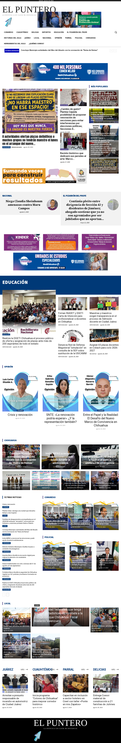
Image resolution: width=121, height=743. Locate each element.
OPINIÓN (20, 410)
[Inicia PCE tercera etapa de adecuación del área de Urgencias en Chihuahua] (46, 646)
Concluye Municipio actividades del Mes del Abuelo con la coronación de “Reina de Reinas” (20, 531)
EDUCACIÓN (6, 147)
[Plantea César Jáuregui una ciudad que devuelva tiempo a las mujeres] (16, 620)
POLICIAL (48, 554)
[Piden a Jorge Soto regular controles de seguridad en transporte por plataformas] (106, 515)
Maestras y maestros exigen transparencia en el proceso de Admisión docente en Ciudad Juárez (103, 317)
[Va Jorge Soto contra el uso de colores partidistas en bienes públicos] (80, 515)
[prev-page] (3, 594)
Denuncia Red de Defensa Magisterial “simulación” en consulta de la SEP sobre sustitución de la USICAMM (72, 349)
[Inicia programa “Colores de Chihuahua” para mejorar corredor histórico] (45, 683)
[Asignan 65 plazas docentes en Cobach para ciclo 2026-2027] (104, 335)
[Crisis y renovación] (20, 391)
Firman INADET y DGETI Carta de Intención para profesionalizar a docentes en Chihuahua (72, 317)
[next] (115, 50)
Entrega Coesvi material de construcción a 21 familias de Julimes (104, 700)
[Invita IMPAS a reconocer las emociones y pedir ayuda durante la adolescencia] (60, 456)
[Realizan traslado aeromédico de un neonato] (105, 620)
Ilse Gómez (93, 354)
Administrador (17, 147)
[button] (116, 32)
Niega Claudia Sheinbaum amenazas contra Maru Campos (24, 204)
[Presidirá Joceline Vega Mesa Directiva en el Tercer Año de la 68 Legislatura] (55, 515)
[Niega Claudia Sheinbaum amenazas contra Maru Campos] (52, 204)
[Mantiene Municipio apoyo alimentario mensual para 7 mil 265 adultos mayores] (105, 480)
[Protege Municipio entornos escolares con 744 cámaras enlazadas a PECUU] (107, 556)
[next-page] (7, 594)
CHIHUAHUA (64, 149)
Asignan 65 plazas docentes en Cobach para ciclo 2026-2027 (104, 347)
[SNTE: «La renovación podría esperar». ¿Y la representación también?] (60, 391)
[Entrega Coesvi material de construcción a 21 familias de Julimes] (106, 683)
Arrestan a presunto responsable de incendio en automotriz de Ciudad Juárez (15, 700)
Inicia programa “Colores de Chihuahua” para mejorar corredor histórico (45, 700)
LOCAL (5, 515)
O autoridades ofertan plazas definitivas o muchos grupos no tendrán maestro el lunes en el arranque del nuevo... (30, 140)
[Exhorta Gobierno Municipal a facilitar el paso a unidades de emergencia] (100, 456)
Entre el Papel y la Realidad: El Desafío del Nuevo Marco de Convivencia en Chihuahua (101, 420)
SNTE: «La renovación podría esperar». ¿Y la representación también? (60, 418)
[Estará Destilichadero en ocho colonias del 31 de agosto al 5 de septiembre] (46, 480)
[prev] (111, 50)
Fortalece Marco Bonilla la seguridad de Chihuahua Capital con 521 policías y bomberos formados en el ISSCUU (19, 574)
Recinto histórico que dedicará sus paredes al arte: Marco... (73, 156)
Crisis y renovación (20, 414)
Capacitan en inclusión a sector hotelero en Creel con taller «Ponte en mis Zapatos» (75, 700)
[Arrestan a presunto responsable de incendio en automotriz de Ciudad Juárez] (15, 683)
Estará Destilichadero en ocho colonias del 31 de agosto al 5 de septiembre (19, 565)
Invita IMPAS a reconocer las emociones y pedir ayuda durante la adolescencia (54, 50)
